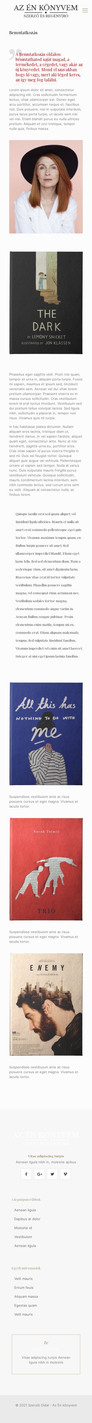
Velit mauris (23, 1279)
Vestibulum (23, 1237)
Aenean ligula (25, 1210)
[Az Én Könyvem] (46, 11)
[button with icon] (26, 1174)
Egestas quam (25, 1305)
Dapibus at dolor (27, 1219)
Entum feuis (23, 1287)
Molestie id (23, 1228)
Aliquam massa (26, 1296)
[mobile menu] (85, 10)
